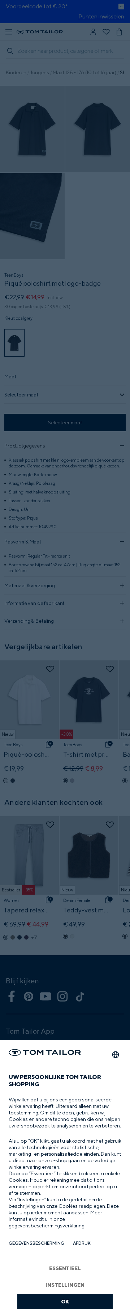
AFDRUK (82, 1243)
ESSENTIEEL (65, 1268)
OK (65, 1301)
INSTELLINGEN (65, 1285)
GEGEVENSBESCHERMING (36, 1243)
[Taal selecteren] (115, 1054)
